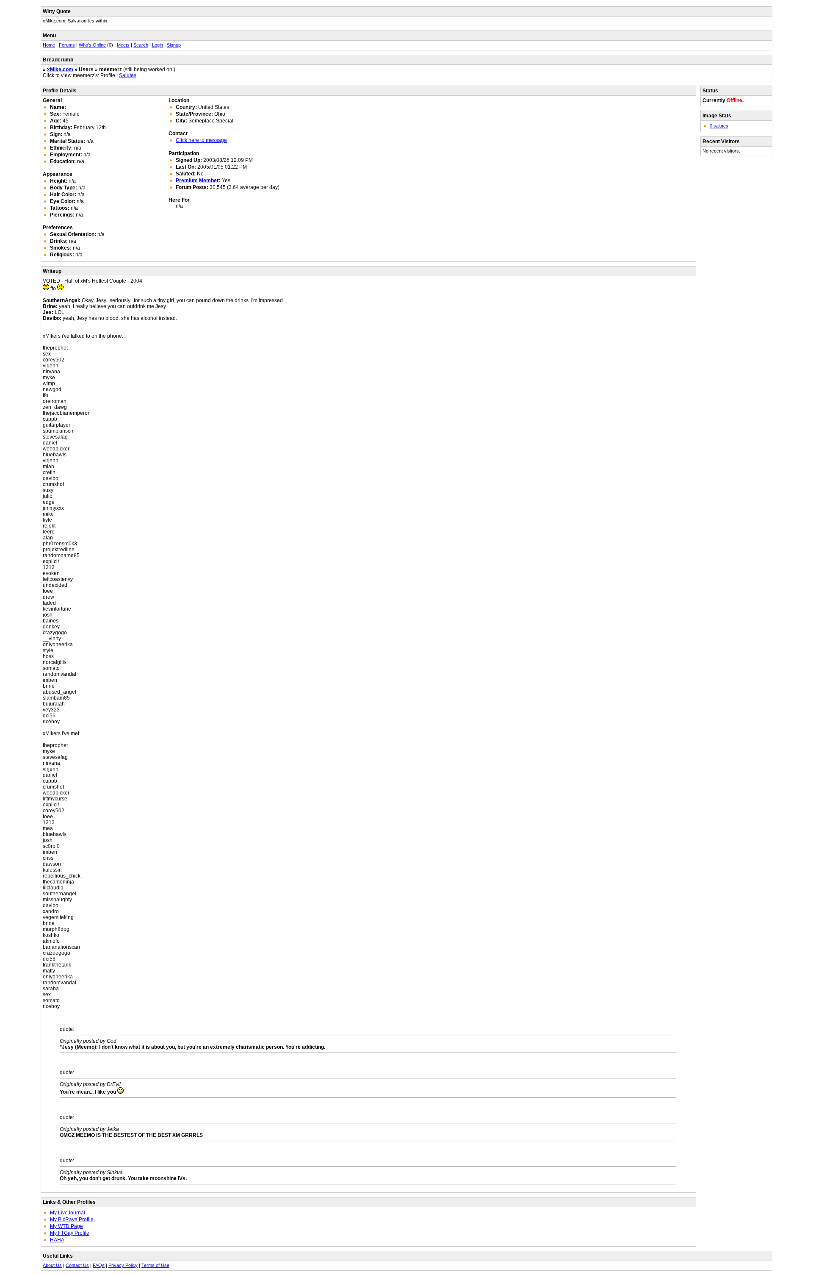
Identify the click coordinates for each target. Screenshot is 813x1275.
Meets (123, 44)
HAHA (57, 1240)
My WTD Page (66, 1226)
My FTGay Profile (69, 1233)
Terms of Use (155, 1265)
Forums (67, 44)
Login (157, 44)
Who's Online (92, 44)
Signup (174, 44)
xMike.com (60, 69)
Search (140, 44)
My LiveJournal (67, 1213)
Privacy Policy (123, 1265)
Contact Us (77, 1265)
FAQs (99, 1265)
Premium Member (197, 180)
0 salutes (719, 125)
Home (49, 44)
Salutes (127, 75)
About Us (52, 1265)
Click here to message (201, 140)
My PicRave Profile (72, 1219)
